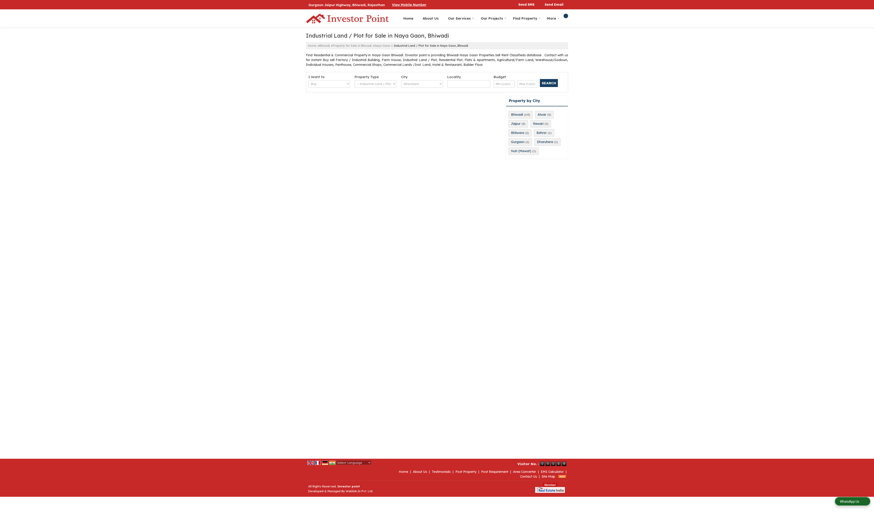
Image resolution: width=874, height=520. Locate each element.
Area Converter (524, 472)
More (551, 18)
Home (408, 18)
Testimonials (441, 472)
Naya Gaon (382, 45)
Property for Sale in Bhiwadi (352, 45)
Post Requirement (494, 472)
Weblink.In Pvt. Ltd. (359, 491)
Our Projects (492, 18)
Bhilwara (517, 133)
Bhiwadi (324, 45)
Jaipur (516, 124)
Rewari (538, 124)
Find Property (525, 18)
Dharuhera (545, 142)
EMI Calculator (552, 472)
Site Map (548, 476)
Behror (541, 133)
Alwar (542, 115)
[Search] (566, 16)
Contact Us (528, 476)
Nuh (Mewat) (521, 151)
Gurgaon (517, 142)
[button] (409, 5)
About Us (431, 18)
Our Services (459, 18)
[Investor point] (347, 18)
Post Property (465, 472)
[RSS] (562, 476)
